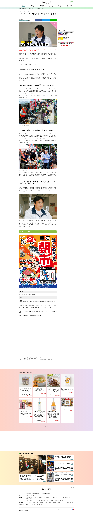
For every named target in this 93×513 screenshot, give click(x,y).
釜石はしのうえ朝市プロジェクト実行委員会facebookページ (30, 315)
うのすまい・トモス (61, 497)
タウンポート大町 (45, 500)
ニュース (20, 493)
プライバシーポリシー (38, 509)
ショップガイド (33, 504)
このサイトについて (22, 509)
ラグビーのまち (28, 502)
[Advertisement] (66, 21)
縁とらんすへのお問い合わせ (60, 509)
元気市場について (40, 504)
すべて (20, 8)
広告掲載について (52, 509)
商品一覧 (27, 504)
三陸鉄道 (30, 498)
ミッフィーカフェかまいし (30, 500)
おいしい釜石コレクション (59, 500)
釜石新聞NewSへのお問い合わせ (24, 510)
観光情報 (20, 497)
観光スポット (36, 497)
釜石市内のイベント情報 (30, 495)
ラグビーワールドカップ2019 (46, 502)
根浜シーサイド (68, 497)
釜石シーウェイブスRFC (37, 502)
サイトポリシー (32, 509)
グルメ (20, 500)
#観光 (29, 20)
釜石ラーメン (38, 500)
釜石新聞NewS (24, 8)
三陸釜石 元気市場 (22, 504)
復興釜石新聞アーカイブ (32, 8)
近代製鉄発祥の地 (29, 497)
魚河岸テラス (54, 497)
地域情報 (38, 8)
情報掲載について (45, 509)
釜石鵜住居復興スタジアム (57, 502)
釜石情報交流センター (47, 497)
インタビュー (43, 8)
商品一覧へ (46, 426)
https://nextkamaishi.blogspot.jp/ (25, 75)
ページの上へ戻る (72, 487)
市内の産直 (51, 500)
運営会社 (27, 509)
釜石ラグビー (21, 502)
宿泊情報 (40, 497)
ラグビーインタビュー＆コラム (68, 502)
